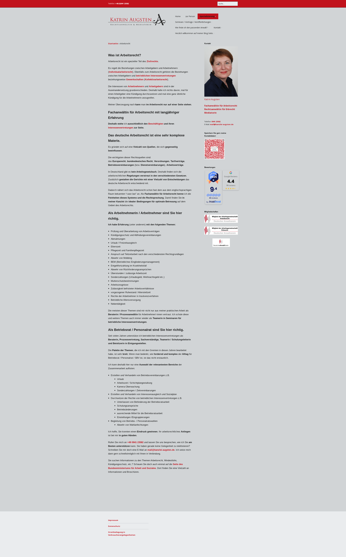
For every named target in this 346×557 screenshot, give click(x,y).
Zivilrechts (152, 61)
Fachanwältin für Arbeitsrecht (220, 105)
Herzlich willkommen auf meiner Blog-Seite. (194, 33)
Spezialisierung (207, 16)
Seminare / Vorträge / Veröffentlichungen (193, 22)
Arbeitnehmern (136, 86)
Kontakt (217, 27)
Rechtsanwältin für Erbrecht (219, 109)
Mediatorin (210, 112)
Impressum (113, 520)
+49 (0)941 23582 (122, 3)
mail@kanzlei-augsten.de (160, 450)
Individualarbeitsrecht (120, 72)
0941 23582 (216, 121)
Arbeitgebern (156, 86)
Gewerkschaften (134, 79)
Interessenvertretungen (120, 127)
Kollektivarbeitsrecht (156, 79)
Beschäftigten (155, 123)
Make (118, 549)
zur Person (190, 16)
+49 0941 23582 (135, 442)
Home (178, 16)
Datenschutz (114, 526)
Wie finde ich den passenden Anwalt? (191, 27)
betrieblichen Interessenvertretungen (156, 75)
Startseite (113, 43)
